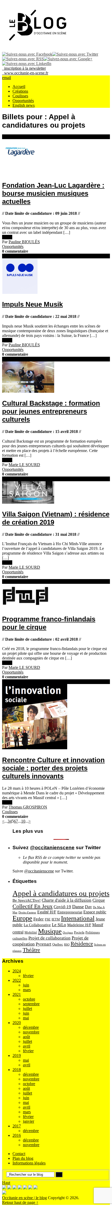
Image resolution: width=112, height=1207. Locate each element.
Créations (20, 91)
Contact (19, 1153)
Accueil (19, 86)
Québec (57, 944)
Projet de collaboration (49, 938)
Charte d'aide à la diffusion (66, 900)
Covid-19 (62, 906)
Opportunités (23, 100)
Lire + (7, 237)
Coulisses (20, 96)
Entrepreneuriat (69, 912)
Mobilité (30, 932)
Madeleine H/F (79, 925)
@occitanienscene (52, 847)
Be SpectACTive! (27, 900)
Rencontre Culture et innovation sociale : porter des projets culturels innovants (53, 768)
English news (24, 105)
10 (23, 821)
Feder (38, 919)
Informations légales (29, 1163)
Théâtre (31, 950)
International (78, 918)
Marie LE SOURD (24, 464)
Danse (78, 906)
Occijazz (68, 932)
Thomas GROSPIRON (28, 807)
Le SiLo (59, 924)
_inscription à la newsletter (24, 68)
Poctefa (79, 932)
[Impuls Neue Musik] (56, 276)
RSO (67, 944)
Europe (22, 918)
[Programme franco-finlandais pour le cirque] (56, 596)
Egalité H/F (46, 912)
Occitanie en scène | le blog (24, 1198)
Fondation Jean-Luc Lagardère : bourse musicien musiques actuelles (53, 193)
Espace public (94, 912)
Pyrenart (43, 944)
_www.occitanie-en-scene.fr (25, 73)
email (6, 77)
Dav (88, 907)
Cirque (98, 900)
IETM (56, 919)
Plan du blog (23, 1158)
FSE (48, 919)
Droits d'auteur (27, 912)
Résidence (82, 944)
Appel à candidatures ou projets (61, 893)
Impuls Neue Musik (32, 304)
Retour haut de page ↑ (20, 1202)
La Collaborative (37, 925)
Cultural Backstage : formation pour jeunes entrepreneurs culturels (51, 411)
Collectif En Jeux (33, 906)
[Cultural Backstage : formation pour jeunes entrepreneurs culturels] (56, 377)
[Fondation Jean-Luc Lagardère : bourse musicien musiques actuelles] (56, 157)
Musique (50, 931)
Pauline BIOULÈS (24, 242)
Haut (6, 1182)
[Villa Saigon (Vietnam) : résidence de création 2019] (56, 493)
